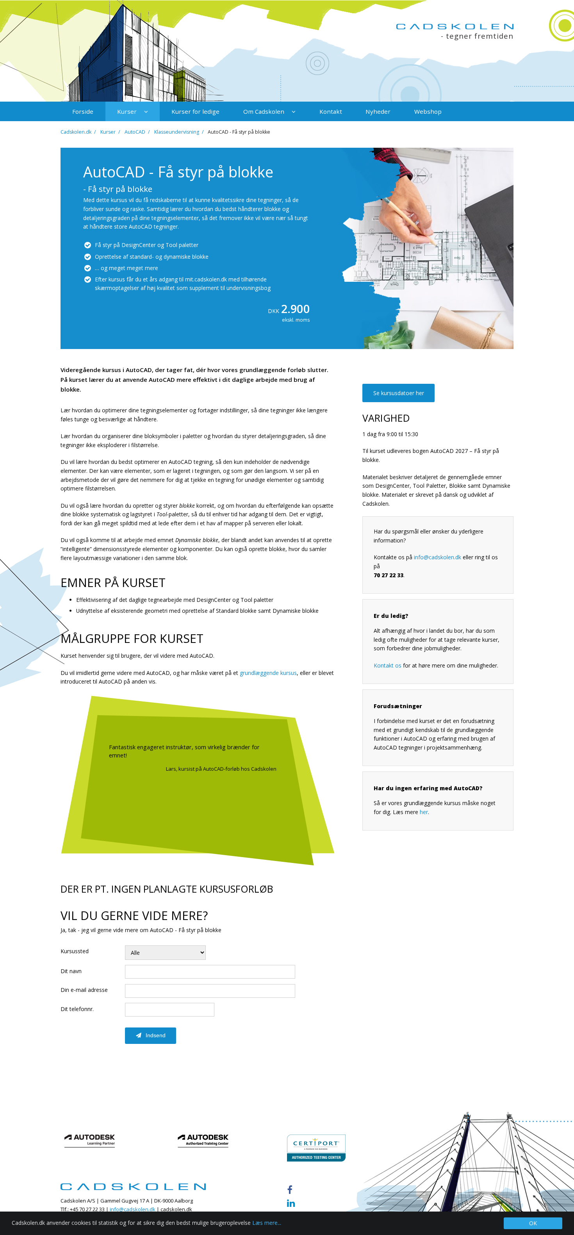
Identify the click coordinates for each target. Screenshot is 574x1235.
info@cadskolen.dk (437, 557)
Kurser (127, 111)
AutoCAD (135, 132)
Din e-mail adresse (84, 989)
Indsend (155, 1035)
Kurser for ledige (195, 111)
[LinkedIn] (293, 1203)
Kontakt (330, 111)
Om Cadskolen (264, 111)
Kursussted (75, 951)
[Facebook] (292, 1189)
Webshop (428, 111)
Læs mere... (266, 1222)
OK (533, 1223)
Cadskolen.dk (76, 132)
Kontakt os (387, 665)
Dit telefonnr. (77, 1009)
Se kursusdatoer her (398, 393)
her (424, 812)
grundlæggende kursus (268, 673)
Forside (82, 111)
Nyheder (377, 111)
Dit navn (71, 971)
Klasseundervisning (176, 132)
